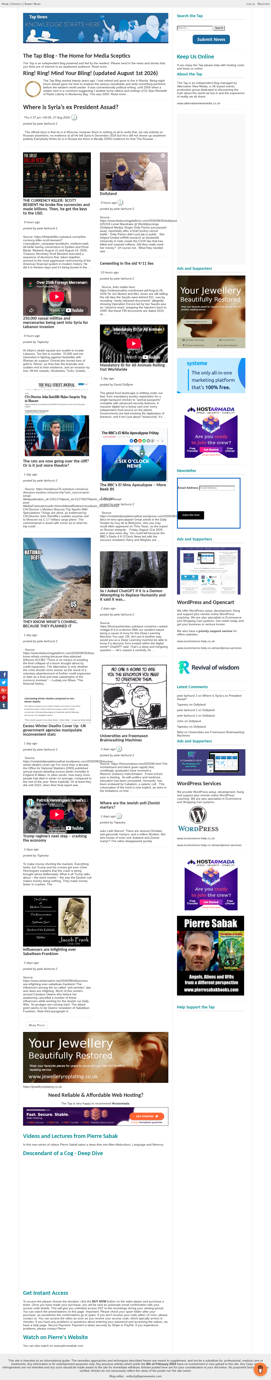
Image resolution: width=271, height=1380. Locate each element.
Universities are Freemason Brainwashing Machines (124, 738)
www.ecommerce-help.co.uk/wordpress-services (209, 648)
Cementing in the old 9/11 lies (126, 264)
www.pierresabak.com (68, 1345)
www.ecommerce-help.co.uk (196, 641)
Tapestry (182, 704)
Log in (251, 4)
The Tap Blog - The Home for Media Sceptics (76, 56)
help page (39, 1325)
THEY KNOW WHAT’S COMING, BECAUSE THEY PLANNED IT (50, 624)
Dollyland (108, 194)
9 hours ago (32, 222)
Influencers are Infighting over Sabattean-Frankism (49, 952)
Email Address (188, 487)
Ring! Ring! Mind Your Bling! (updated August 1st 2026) (90, 74)
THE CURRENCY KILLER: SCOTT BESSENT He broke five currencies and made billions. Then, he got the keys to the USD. (56, 207)
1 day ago (30, 474)
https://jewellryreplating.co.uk (42, 1086)
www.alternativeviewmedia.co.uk (198, 103)
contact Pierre (56, 1328)
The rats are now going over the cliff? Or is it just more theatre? (56, 463)
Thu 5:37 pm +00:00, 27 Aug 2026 (47, 117)
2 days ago (31, 849)
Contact (16, 4)
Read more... (100, 66)
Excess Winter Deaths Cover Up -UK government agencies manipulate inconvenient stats (54, 730)
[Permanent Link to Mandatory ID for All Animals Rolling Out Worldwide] (134, 361)
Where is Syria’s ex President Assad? (71, 107)
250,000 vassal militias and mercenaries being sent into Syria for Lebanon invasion (55, 322)
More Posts (37, 1025)
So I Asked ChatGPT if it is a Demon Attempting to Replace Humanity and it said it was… (133, 595)
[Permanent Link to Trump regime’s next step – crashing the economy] (57, 832)
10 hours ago (110, 272)
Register (263, 4)
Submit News (32, 4)
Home (5, 4)
